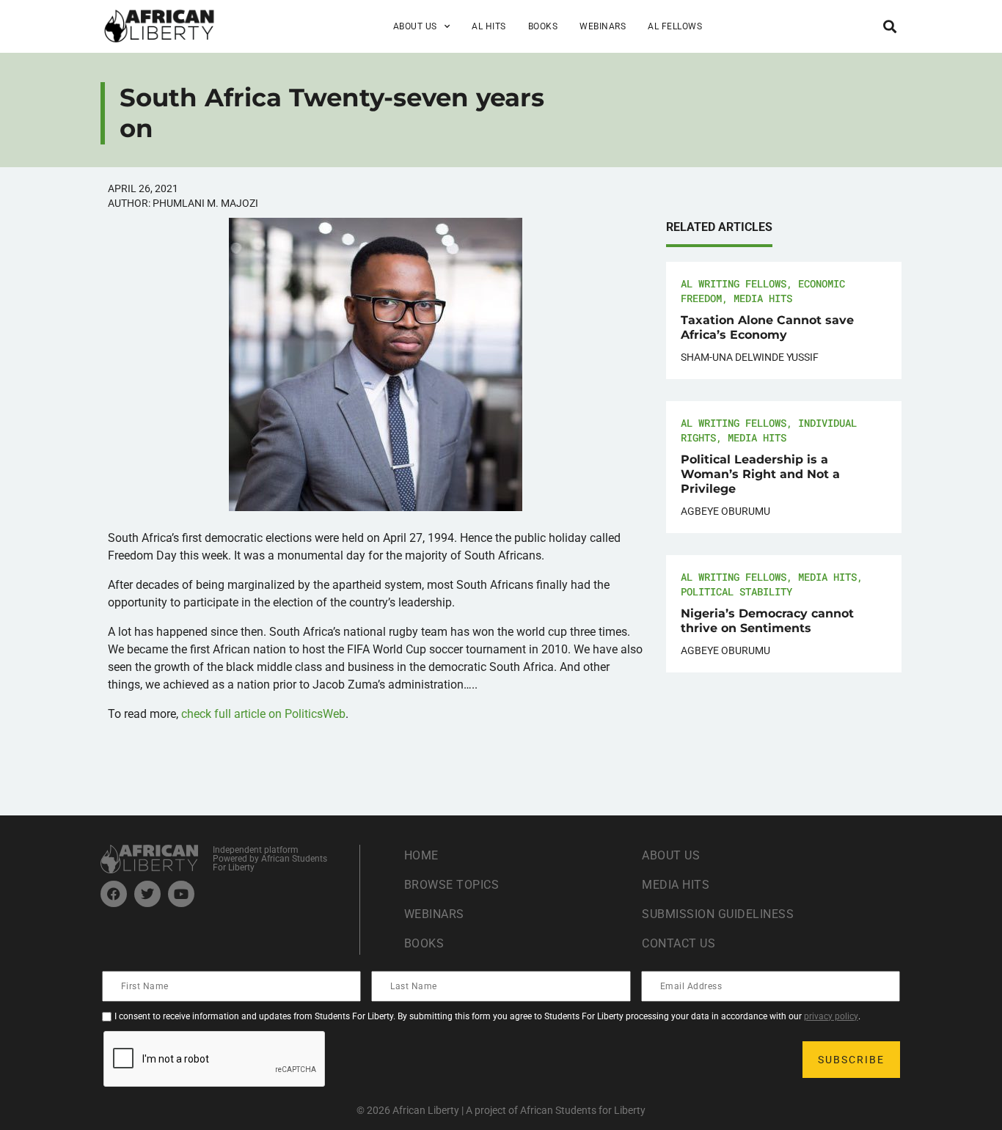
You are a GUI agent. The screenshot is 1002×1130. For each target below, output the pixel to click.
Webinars (602, 26)
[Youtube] (181, 894)
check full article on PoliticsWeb (263, 714)
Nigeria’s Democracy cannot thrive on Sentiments (767, 620)
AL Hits (489, 26)
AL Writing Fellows (733, 283)
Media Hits (763, 298)
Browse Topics (452, 885)
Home (421, 855)
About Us (671, 855)
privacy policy (831, 1016)
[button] (889, 26)
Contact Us (678, 943)
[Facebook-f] (113, 894)
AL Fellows (675, 26)
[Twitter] (147, 894)
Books (543, 26)
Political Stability (736, 591)
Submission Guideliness (718, 914)
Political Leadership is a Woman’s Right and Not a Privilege (760, 474)
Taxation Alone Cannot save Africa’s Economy (767, 327)
